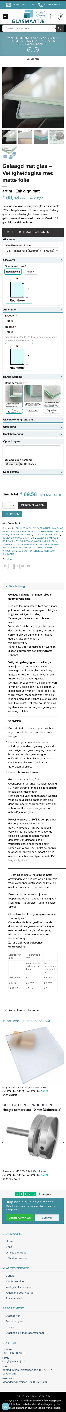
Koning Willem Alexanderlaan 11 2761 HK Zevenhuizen (27, 1371)
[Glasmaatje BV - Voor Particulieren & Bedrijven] (29, 16)
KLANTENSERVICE (41, 1396)
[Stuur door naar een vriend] (17, 566)
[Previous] (2, 1148)
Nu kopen (12, 514)
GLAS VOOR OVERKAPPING (23, 531)
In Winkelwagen (32, 505)
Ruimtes (10, 1327)
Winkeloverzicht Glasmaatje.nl (31, 37)
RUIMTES (17, 40)
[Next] (63, 1148)
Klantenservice (15, 1281)
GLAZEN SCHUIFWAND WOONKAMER (29, 541)
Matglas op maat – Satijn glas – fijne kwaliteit (25, 1087)
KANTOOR (33, 40)
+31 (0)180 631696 (13, 1353)
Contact (47, 1217)
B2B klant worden (17, 1258)
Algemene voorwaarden (20, 1292)
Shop (9, 1246)
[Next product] (29, 49)
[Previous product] (36, 49)
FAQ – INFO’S (22, 1396)
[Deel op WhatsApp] (5, 566)
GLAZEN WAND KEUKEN (32, 544)
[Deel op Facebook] (11, 566)
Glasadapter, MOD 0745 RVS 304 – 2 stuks (24, 1171)
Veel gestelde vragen (18, 1287)
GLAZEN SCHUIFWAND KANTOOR (36, 42)
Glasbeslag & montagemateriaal (25, 1332)
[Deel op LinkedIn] (28, 566)
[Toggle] (5, 586)
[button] (5, 16)
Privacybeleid (14, 1298)
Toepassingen (14, 1321)
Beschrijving (17, 586)
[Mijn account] (52, 16)
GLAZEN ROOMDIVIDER (21, 535)
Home (9, 1241)
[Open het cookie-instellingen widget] (5, 1406)
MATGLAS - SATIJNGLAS (29, 551)
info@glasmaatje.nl (13, 1361)
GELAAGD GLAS (24, 528)
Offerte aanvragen (19, 1217)
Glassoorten (13, 1315)
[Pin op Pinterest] (22, 566)
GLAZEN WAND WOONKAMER (27, 547)
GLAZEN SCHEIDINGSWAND (46, 535)
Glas (9, 559)
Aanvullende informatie (24, 1010)
